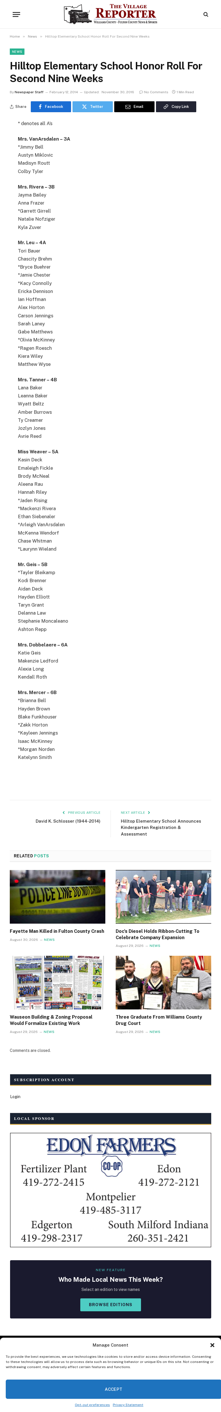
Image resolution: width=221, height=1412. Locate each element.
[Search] (205, 14)
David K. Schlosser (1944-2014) (68, 821)
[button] (212, 1345)
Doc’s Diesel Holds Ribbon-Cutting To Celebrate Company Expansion (157, 934)
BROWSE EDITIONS (110, 1304)
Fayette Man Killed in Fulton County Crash (57, 931)
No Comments (156, 92)
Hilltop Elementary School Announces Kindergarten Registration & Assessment (161, 827)
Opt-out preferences (92, 1405)
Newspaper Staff (29, 92)
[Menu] (16, 14)
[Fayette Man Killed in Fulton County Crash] (57, 897)
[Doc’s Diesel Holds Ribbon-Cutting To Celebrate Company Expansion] (163, 897)
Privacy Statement (128, 1405)
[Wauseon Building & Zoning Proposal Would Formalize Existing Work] (57, 982)
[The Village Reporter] (110, 14)
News (17, 51)
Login (15, 1096)
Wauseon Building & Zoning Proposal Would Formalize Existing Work (51, 1020)
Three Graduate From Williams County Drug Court (159, 1020)
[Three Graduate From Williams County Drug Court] (163, 982)
